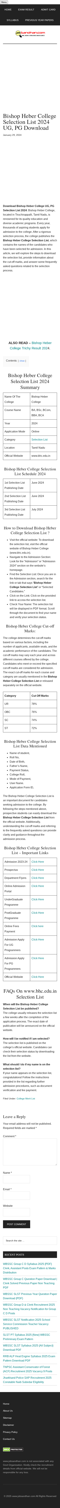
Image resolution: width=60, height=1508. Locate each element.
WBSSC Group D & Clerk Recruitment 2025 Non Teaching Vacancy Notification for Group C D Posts (29, 1309)
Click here (38, 926)
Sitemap (7, 1417)
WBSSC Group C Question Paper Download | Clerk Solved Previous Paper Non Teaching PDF (30, 1283)
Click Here (38, 861)
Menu (4, 2)
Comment (9, 1136)
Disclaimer (8, 1425)
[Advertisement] (30, 81)
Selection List (40, 439)
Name (7, 1172)
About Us (8, 1410)
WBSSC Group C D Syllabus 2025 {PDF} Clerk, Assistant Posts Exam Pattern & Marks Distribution (29, 1268)
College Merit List (26, 1098)
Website (8, 1205)
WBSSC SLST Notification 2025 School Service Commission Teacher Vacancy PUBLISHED (26, 1324)
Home (6, 1403)
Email (7, 1189)
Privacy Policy (10, 1432)
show (22, 361)
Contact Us (9, 1439)
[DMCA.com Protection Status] (13, 1450)
